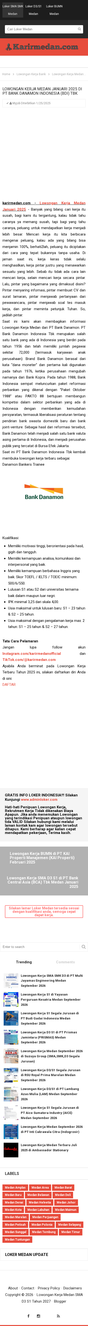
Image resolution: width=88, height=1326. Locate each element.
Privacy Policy (49, 1288)
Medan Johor (66, 1202)
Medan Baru (13, 1195)
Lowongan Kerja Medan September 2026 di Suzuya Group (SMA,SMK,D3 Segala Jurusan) (52, 1056)
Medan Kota (13, 1210)
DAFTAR (9, 684)
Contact (27, 1288)
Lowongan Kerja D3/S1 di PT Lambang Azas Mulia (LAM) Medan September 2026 (50, 1094)
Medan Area (40, 1187)
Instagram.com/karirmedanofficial (31, 653)
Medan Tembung (43, 1232)
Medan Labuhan (38, 1210)
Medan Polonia (42, 1224)
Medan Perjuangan (45, 1217)
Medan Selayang (69, 1224)
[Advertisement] (44, 156)
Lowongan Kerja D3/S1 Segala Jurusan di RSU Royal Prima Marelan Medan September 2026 (50, 1075)
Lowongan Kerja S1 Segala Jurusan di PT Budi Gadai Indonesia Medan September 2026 (50, 1018)
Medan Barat (63, 1187)
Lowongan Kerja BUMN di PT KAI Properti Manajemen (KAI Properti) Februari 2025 (42, 857)
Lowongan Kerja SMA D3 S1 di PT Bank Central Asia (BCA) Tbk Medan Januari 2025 (42, 882)
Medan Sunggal (15, 1232)
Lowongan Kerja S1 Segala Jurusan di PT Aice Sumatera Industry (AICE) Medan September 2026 (50, 1113)
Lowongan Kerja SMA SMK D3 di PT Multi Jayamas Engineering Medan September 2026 (52, 981)
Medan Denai (14, 1202)
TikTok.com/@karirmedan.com (29, 660)
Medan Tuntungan (17, 1239)
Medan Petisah (15, 1224)
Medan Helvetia (40, 1202)
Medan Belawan (38, 1195)
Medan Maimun (65, 1210)
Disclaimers (72, 1288)
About (13, 1288)
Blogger (60, 1301)
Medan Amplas (15, 1187)
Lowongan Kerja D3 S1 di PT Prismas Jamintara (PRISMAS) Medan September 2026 (49, 1037)
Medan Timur (70, 1232)
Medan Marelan (15, 1217)
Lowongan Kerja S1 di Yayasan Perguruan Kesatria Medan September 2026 (51, 1000)
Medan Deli (63, 1195)
